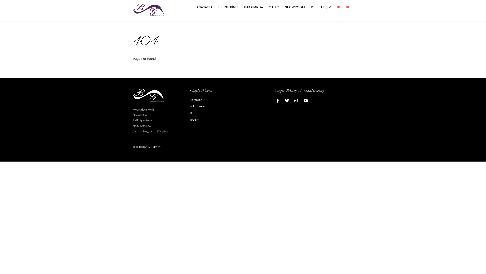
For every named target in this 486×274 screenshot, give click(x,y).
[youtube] (305, 100)
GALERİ (274, 7)
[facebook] (278, 100)
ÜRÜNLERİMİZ (228, 7)
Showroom (295, 7)
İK (311, 7)
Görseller (196, 100)
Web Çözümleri (145, 147)
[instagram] (296, 100)
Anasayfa (204, 7)
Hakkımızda (253, 7)
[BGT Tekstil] (149, 15)
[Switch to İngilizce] (338, 7)
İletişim (194, 120)
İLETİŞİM (325, 7)
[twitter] (287, 100)
